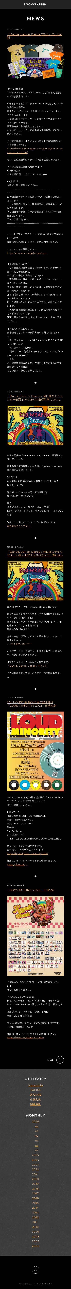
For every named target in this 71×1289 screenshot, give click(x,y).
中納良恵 (35, 1099)
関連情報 (35, 1104)
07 (36, 1126)
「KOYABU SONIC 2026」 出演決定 (31, 890)
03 (36, 1145)
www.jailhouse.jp (17, 864)
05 (36, 1136)
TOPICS (35, 1089)
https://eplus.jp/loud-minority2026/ (27, 853)
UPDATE (35, 1094)
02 (36, 1150)
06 (36, 1131)
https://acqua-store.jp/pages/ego (26, 253)
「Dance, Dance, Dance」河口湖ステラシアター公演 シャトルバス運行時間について (35, 398)
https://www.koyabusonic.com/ (25, 1037)
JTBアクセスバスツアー (19, 644)
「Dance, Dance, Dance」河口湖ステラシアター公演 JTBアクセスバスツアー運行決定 (35, 553)
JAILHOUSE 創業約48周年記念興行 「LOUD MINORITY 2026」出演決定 (31, 704)
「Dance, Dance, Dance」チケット (27, 665)
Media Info (35, 1085)
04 (36, 1140)
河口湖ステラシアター (18, 526)
